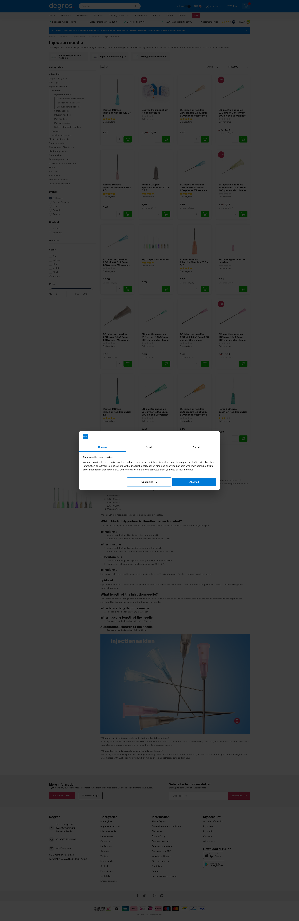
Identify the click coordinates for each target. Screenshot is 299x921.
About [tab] (196, 447)
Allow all (194, 482)
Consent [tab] (102, 447)
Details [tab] (149, 447)
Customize (147, 482)
